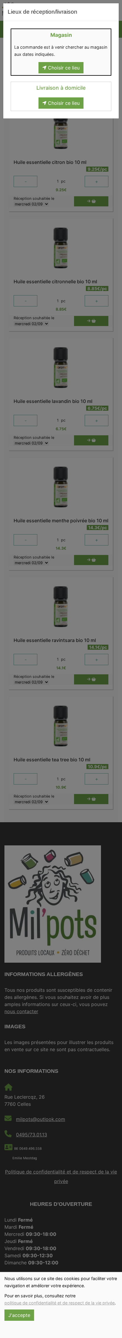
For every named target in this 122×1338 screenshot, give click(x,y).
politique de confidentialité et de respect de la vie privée (59, 1302)
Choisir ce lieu (63, 68)
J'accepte (19, 1315)
